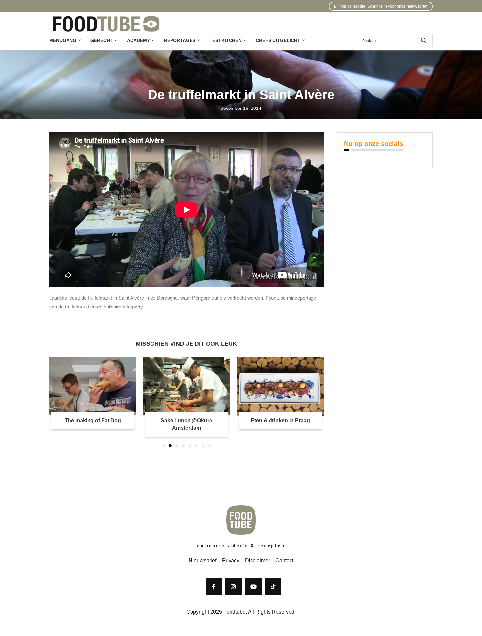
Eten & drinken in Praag (232, 421)
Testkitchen (226, 40)
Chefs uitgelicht (278, 40)
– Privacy (227, 560)
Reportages (179, 40)
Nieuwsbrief (202, 560)
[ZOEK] (423, 40)
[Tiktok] (273, 586)
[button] (58, 401)
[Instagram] (233, 586)
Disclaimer (257, 560)
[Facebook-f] (214, 586)
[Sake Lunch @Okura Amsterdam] (118, 386)
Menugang (62, 40)
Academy (138, 40)
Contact (284, 560)
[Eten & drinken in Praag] (232, 386)
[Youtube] (253, 586)
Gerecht (101, 40)
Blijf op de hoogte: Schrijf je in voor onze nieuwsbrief (380, 6)
